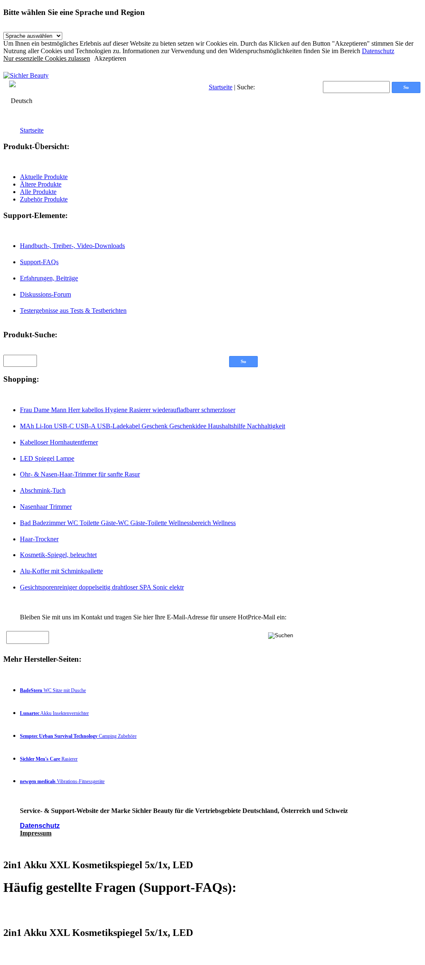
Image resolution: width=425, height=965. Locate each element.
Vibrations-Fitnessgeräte (62, 781)
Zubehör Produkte (44, 199)
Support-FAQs (39, 261)
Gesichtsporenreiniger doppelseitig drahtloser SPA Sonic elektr (102, 587)
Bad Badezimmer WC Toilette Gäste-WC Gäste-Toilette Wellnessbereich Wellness (128, 522)
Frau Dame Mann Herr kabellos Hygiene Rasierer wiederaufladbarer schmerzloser (127, 409)
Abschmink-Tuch (43, 490)
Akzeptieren (110, 58)
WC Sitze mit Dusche (53, 690)
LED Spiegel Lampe (47, 458)
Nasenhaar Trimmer (46, 506)
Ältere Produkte (40, 184)
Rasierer (49, 759)
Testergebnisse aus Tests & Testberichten (73, 310)
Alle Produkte (38, 191)
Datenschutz (378, 50)
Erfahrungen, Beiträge (49, 278)
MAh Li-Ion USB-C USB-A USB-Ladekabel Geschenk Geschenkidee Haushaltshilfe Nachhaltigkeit (152, 426)
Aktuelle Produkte (44, 176)
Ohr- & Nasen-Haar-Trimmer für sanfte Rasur (80, 474)
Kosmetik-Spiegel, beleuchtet (58, 554)
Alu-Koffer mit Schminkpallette (61, 571)
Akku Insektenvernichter (54, 713)
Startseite (220, 87)
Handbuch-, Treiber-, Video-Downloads (72, 245)
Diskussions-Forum (45, 294)
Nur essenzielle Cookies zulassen (46, 58)
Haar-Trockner (39, 539)
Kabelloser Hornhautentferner (59, 442)
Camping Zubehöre (78, 736)
